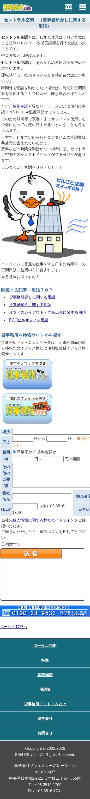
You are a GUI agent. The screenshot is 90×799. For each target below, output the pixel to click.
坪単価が (24, 452)
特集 (45, 660)
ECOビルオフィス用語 (28, 320)
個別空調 (20, 106)
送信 (42, 574)
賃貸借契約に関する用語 (30, 305)
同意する (12, 544)
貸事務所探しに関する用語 (32, 297)
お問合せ (45, 733)
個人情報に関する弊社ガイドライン (43, 520)
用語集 (45, 689)
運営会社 (45, 719)
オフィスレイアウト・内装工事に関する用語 (47, 312)
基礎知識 (45, 675)
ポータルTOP (45, 646)
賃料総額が (46, 452)
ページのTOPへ (13, 627)
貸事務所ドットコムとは (45, 704)
